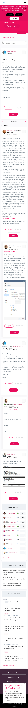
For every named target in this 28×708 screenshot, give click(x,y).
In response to (10, 251)
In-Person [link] (18, 601)
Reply (13, 114)
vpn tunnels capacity (11, 100)
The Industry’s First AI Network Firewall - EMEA (13, 647)
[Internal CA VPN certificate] (2, 121)
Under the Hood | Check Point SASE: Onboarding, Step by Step (14, 619)
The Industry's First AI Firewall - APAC (13, 639)
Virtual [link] (11, 601)
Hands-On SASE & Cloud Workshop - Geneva (12, 609)
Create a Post (21, 33)
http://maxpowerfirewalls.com (9, 218)
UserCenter (14, 706)
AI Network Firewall (8, 37)
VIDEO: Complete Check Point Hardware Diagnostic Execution (12, 584)
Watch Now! (12, 26)
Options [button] (25, 37)
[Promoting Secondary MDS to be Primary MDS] (25, 121)
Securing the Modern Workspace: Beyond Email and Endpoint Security (14, 628)
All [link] (6, 601)
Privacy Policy (16, 704)
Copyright (10, 704)
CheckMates (9, 665)
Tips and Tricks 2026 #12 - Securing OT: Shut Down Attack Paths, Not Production (13, 658)
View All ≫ (5, 557)
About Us (23, 704)
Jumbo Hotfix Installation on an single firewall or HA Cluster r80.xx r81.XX (14, 579)
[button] (10, 14)
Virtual (6, 613)
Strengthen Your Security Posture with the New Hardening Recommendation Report (14, 572)
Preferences (14, 18)
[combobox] (14, 43)
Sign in (6, 691)
